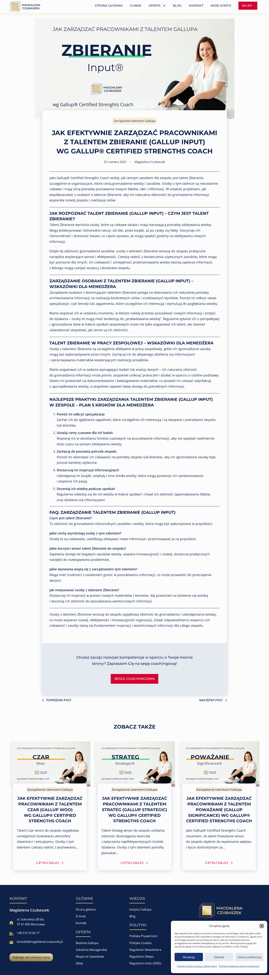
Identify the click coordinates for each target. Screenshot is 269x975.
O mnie (81, 916)
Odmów (219, 957)
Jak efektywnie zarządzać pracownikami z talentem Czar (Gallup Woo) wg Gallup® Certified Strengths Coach (50, 809)
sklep (247, 5)
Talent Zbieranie (61, 224)
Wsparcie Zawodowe (90, 956)
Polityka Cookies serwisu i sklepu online (197, 966)
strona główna (109, 5)
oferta (155, 5)
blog (177, 5)
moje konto (221, 5)
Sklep (79, 963)
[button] (262, 926)
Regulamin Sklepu (141, 956)
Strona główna (86, 909)
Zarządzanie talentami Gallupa (134, 121)
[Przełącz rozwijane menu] (164, 5)
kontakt (196, 5)
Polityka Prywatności (143, 936)
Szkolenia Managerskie (91, 950)
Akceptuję (189, 957)
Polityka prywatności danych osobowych (239, 966)
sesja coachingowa (134, 679)
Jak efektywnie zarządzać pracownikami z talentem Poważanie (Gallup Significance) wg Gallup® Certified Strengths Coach (219, 809)
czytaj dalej (47, 863)
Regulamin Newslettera (145, 950)
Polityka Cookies (140, 943)
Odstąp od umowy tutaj (31, 957)
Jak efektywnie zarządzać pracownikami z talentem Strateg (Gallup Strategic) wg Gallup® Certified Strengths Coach (134, 809)
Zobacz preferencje (249, 957)
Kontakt (81, 923)
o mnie (135, 5)
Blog (132, 916)
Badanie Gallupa (87, 943)
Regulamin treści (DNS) (145, 963)
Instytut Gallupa (140, 909)
